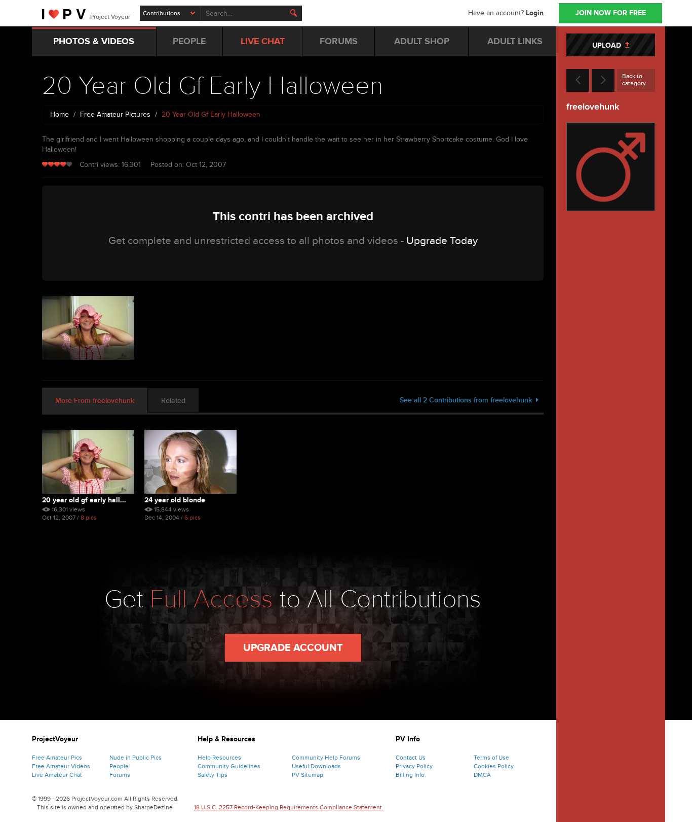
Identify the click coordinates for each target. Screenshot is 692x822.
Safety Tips (212, 774)
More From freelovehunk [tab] (94, 400)
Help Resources (219, 757)
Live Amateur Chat (57, 774)
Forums (119, 774)
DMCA (482, 774)
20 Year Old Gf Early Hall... (84, 500)
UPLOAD (608, 45)
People (119, 766)
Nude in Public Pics (135, 757)
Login (535, 13)
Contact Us (411, 757)
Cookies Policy (494, 766)
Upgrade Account (293, 648)
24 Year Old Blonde (174, 500)
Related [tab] (173, 400)
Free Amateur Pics (57, 757)
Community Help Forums (326, 757)
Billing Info (410, 774)
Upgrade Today (442, 240)
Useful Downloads (316, 766)
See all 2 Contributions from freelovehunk (468, 400)
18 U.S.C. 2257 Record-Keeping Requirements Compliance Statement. (288, 807)
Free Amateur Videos (61, 766)
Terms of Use (491, 757)
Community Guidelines (229, 766)
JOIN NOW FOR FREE (610, 13)
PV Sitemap (307, 774)
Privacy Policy (414, 766)
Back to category (634, 80)
